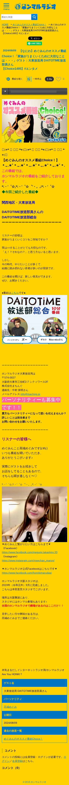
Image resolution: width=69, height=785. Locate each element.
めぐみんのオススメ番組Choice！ (29, 24)
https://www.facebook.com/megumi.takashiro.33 (29, 552)
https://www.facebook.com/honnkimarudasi (27, 572)
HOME (5, 24)
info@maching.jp (30, 394)
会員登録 (17, 760)
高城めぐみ (10, 706)
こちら (15, 292)
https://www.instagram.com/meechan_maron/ (28, 560)
